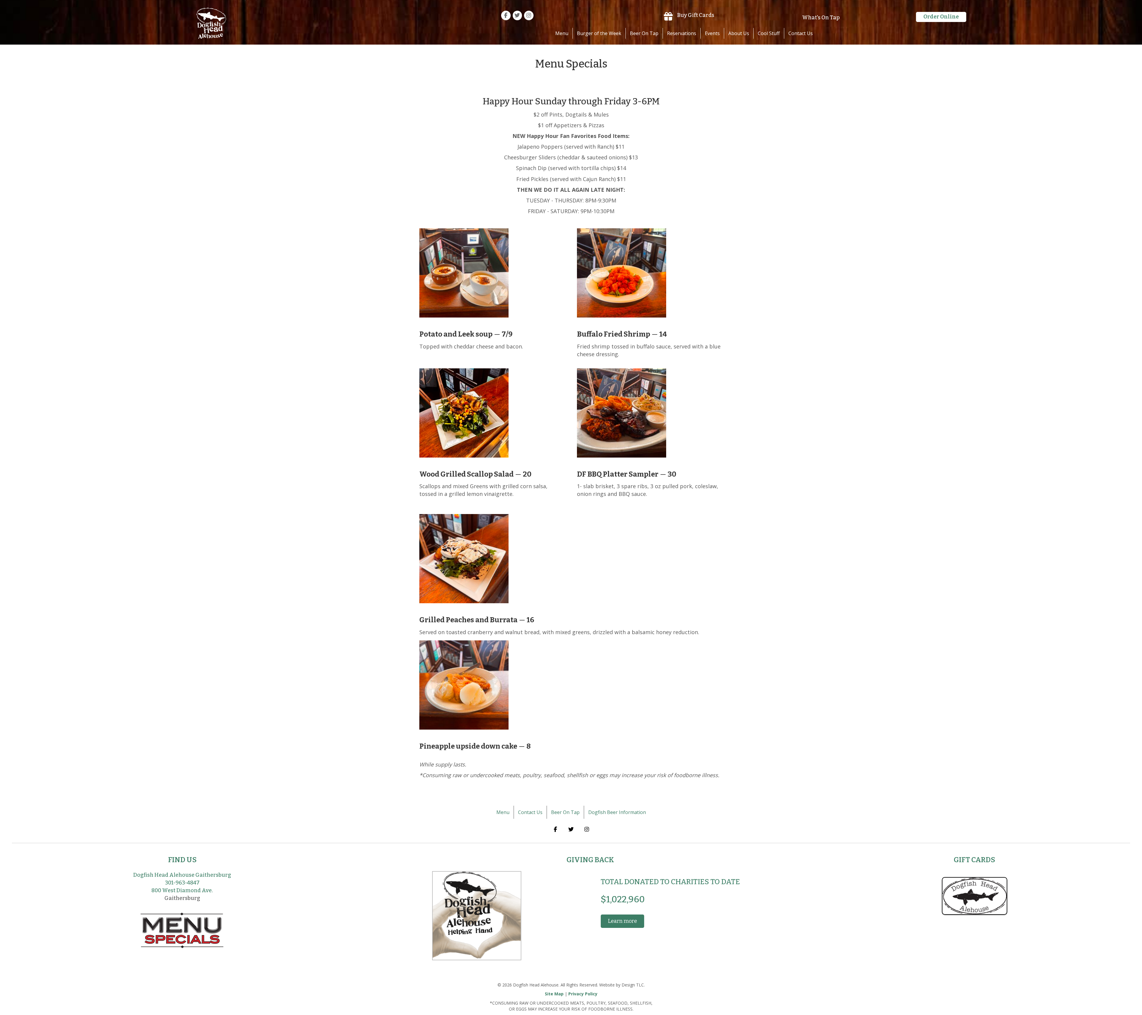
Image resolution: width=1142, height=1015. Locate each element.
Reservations (681, 33)
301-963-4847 (182, 882)
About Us (738, 33)
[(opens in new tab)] (974, 895)
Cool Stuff (769, 33)
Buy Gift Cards (695, 15)
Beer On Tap (644, 33)
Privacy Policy (582, 994)
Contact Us (800, 33)
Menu (561, 33)
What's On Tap (821, 17)
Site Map (554, 994)
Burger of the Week (599, 33)
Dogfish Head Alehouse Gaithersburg (182, 875)
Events (712, 33)
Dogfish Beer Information (617, 812)
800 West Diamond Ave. (182, 890)
